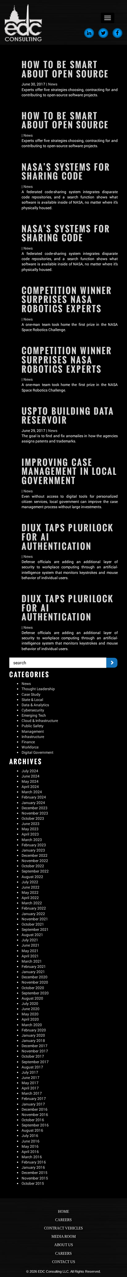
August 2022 (32, 876)
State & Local (32, 699)
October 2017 (33, 1056)
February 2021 (34, 966)
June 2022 (30, 887)
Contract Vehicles (63, 1228)
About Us (63, 1245)
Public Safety (32, 725)
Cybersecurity (33, 709)
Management (33, 731)
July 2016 (30, 1135)
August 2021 (32, 934)
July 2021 (30, 939)
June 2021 (30, 945)
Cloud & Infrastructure (40, 720)
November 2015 (35, 1177)
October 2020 (33, 987)
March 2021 (32, 961)
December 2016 (34, 1109)
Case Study (31, 694)
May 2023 (30, 828)
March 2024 (32, 791)
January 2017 (33, 1103)
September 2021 (35, 929)
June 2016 (30, 1140)
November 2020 (35, 982)
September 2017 (35, 1061)
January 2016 (33, 1167)
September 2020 (35, 992)
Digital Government (37, 752)
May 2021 (30, 950)
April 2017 (30, 1087)
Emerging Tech (34, 715)
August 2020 (32, 998)
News (52, 83)
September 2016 (35, 1124)
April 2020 (30, 1019)
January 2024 (33, 802)
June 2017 (30, 1077)
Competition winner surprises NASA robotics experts (67, 299)
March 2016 (32, 1156)
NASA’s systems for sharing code (66, 172)
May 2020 (30, 1013)
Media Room (63, 1236)
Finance (28, 741)
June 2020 (30, 1008)
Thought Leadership (38, 688)
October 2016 (33, 1119)
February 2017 (34, 1098)
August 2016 (32, 1130)
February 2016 (34, 1161)
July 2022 (30, 881)
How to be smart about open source (65, 69)
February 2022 (34, 908)
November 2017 (35, 1050)
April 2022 (30, 897)
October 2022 (33, 865)
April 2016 (30, 1151)
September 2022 (35, 871)
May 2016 (30, 1146)
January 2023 (33, 850)
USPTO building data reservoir (68, 416)
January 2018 (33, 1040)
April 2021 (30, 955)
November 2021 (35, 918)
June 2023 (30, 823)
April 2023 (30, 833)
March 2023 (32, 839)
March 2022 (32, 902)
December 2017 (34, 1045)
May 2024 (30, 781)
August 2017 (32, 1066)
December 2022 (34, 855)
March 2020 (32, 1024)
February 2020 (34, 1029)
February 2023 (34, 844)
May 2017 (30, 1082)
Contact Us (63, 1262)
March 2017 (32, 1093)
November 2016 (35, 1114)
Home (63, 1211)
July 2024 (30, 770)
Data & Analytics (35, 704)
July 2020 (30, 1003)
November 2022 (35, 860)
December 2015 (34, 1172)
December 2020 (34, 976)
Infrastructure (33, 736)
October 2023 (33, 818)
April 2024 (30, 786)
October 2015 (33, 1183)
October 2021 (33, 924)
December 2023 (34, 807)
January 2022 (33, 913)
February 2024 (34, 796)
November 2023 (35, 813)
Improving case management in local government (69, 471)
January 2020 (33, 1035)
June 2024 (30, 775)
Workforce (30, 746)
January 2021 (33, 971)
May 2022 (30, 892)
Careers (63, 1220)
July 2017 (30, 1072)
